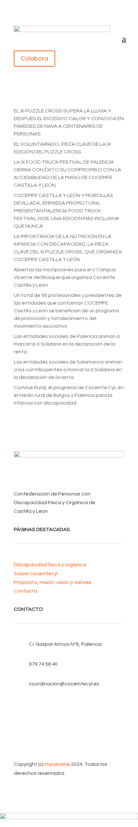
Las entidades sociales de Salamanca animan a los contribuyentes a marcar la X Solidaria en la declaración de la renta (68, 369)
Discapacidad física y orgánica (50, 564)
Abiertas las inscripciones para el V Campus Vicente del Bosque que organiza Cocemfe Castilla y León (65, 277)
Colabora (34, 58)
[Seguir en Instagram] (69, 736)
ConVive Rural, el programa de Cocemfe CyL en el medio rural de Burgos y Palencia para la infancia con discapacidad (69, 395)
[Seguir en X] (69, 715)
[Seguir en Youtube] (69, 725)
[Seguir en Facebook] (69, 705)
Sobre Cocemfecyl (36, 573)
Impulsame (57, 764)
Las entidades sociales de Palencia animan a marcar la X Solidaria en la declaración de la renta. (67, 344)
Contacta (25, 591)
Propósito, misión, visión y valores (52, 582)
